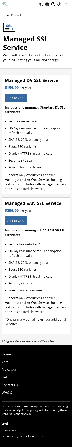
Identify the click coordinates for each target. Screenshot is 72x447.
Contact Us (10, 385)
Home (6, 354)
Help (5, 377)
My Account (10, 369)
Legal (5, 423)
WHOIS (7, 393)
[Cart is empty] (65, 4)
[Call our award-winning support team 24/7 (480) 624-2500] (53, 4)
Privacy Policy (9, 430)
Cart (5, 362)
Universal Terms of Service (16, 413)
